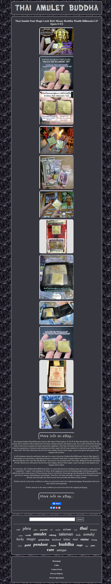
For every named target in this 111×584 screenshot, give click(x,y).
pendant (40, 544)
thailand (56, 539)
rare (50, 549)
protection (44, 539)
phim (93, 546)
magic (31, 539)
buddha (66, 544)
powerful (43, 530)
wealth (28, 535)
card (18, 530)
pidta (35, 530)
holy (20, 546)
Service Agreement (56, 578)
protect (21, 535)
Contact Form (56, 569)
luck (78, 534)
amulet (40, 533)
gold (28, 545)
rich (51, 530)
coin (75, 530)
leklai (66, 539)
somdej (88, 534)
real (75, 539)
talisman (66, 534)
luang (94, 539)
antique (61, 550)
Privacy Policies (56, 574)
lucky (20, 539)
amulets (57, 530)
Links (56, 565)
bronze (93, 530)
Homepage (57, 561)
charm (53, 545)
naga (80, 545)
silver (67, 529)
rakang (52, 535)
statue (84, 539)
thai (84, 528)
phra (27, 528)
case (86, 546)
